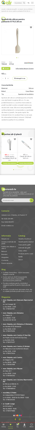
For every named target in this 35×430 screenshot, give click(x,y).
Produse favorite (10, 427)
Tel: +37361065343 (9, 375)
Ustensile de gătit (24, 248)
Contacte (4, 260)
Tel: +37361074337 (9, 342)
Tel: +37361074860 (9, 411)
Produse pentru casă (25, 254)
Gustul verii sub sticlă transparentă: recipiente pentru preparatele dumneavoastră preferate (15, 278)
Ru (28, 3)
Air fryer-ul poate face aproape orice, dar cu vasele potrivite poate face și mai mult (17, 290)
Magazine (4, 257)
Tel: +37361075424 (9, 353)
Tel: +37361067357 (9, 309)
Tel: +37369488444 (9, 388)
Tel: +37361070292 (9, 331)
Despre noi (5, 239)
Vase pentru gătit (24, 245)
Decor (20, 259)
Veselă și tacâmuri (24, 239)
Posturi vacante (6, 263)
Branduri (4, 254)
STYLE (11, 64)
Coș (18, 425)
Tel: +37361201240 (9, 399)
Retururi (4, 251)
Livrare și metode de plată (8, 242)
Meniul (31, 426)
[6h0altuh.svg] (29, 63)
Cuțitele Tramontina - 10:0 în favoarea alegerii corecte (16, 273)
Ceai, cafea (22, 251)
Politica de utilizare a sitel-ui (8, 247)
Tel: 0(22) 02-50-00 (9, 320)
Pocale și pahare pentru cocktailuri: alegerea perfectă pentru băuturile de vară (16, 285)
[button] (16, 57)
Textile (20, 256)
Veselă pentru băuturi (26, 242)
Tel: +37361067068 (9, 364)
